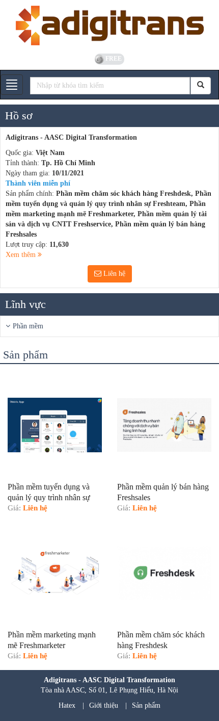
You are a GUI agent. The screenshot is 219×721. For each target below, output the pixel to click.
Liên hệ (113, 273)
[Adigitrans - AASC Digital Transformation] (109, 25)
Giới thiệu (103, 705)
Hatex (67, 705)
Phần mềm (28, 326)
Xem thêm (22, 255)
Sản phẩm (146, 705)
